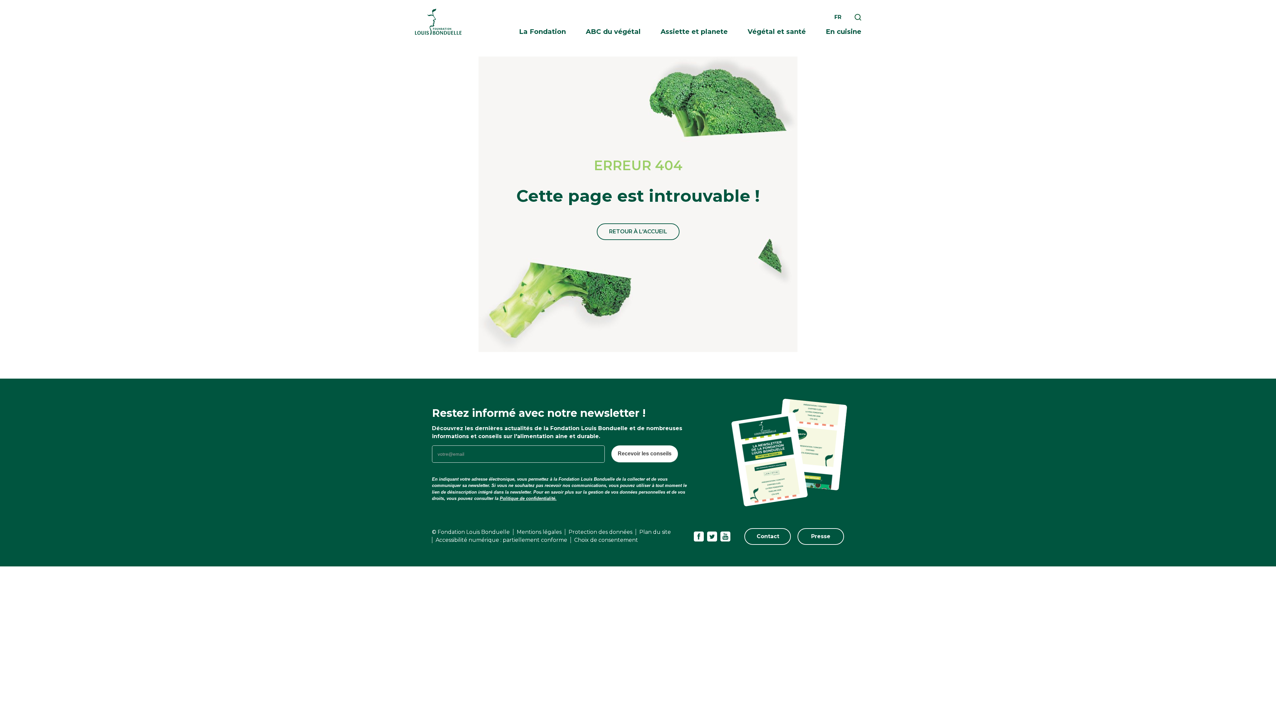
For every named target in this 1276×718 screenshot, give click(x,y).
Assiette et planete (694, 32)
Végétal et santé (777, 32)
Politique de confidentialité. (528, 498)
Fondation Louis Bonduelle (438, 21)
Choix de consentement (606, 540)
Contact (768, 536)
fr (837, 17)
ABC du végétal (613, 32)
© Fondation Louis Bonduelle (471, 532)
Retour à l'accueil (638, 231)
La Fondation (542, 32)
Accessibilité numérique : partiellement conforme (501, 540)
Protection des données (600, 532)
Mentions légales (539, 532)
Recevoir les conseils (645, 453)
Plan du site (655, 532)
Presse (820, 536)
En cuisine (843, 32)
